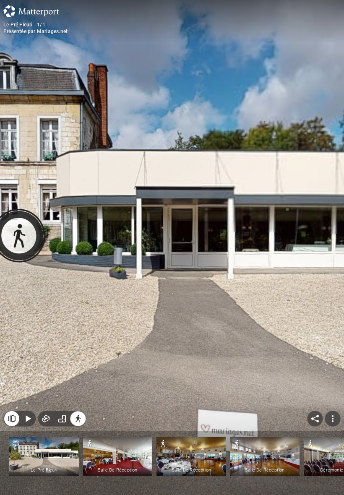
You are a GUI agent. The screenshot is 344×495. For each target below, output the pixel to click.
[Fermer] (11, 418)
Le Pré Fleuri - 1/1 (24, 25)
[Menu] (333, 419)
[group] (62, 419)
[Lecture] (27, 418)
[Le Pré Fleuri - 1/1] (172, 247)
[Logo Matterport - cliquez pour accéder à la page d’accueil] (31, 10)
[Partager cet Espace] (315, 419)
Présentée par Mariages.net (35, 31)
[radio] (46, 418)
